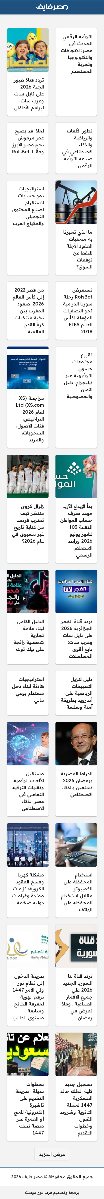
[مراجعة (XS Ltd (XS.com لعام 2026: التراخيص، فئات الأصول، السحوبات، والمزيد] (28, 397)
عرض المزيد (52, 1154)
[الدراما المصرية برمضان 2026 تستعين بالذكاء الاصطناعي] (76, 769)
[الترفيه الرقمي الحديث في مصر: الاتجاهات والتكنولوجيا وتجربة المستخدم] (76, 72)
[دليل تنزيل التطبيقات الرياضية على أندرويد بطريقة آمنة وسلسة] (76, 693)
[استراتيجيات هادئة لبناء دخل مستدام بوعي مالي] (28, 693)
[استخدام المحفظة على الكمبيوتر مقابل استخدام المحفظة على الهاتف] (76, 870)
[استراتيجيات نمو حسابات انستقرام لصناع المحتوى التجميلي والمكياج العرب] (28, 228)
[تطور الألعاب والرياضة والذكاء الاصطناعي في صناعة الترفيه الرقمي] (76, 148)
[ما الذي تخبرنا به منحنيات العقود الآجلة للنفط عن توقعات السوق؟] (76, 228)
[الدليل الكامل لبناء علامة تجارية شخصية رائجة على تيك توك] (28, 617)
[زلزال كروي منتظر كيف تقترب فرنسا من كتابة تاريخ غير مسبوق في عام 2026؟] (28, 509)
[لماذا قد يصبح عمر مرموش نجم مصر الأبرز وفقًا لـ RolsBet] (28, 148)
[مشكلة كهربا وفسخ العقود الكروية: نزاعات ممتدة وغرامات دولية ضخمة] (28, 870)
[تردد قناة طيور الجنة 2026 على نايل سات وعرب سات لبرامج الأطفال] (28, 72)
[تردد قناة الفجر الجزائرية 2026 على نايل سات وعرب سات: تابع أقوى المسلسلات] (76, 617)
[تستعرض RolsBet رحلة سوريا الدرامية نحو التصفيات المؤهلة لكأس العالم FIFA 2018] (76, 311)
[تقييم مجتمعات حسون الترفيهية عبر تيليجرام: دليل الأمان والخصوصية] (76, 397)
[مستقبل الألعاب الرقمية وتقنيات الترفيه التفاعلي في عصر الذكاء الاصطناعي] (28, 769)
